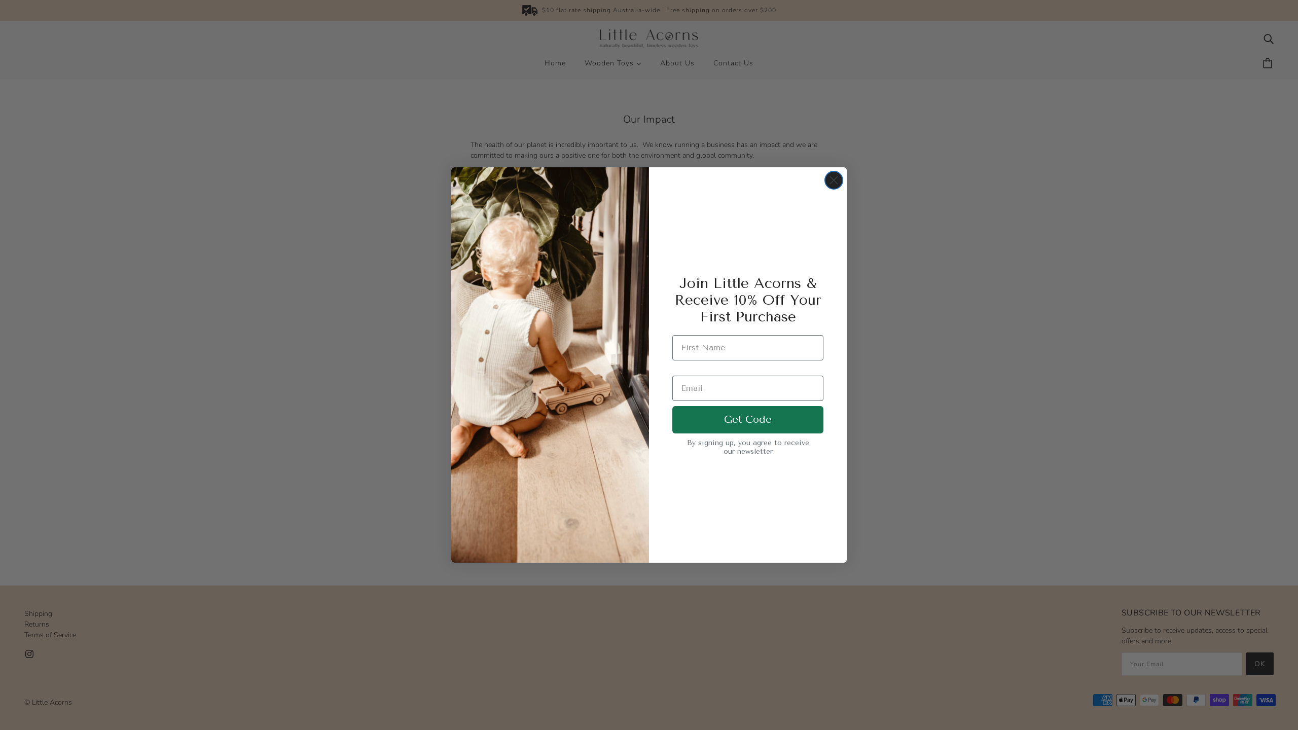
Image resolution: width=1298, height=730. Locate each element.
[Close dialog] (834, 180)
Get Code (748, 419)
